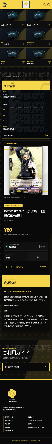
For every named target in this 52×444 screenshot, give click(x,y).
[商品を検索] (44, 4)
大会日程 (7, 424)
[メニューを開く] (4, 4)
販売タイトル (9, 420)
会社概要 (7, 427)
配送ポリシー (32, 424)
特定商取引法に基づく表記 (36, 427)
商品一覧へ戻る (16, 76)
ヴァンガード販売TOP (6, 76)
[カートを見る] (49, 4)
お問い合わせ (9, 430)
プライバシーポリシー (35, 420)
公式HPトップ (9, 417)
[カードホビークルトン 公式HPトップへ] (26, 4)
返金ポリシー (32, 417)
